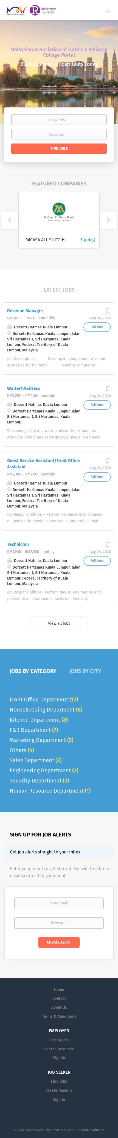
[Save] (108, 312)
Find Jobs (59, 148)
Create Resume (59, 1090)
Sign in (59, 1058)
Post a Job (59, 1040)
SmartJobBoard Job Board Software (78, 1130)
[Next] (108, 220)
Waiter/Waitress (23, 388)
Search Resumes (59, 1049)
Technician (18, 544)
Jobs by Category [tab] (33, 671)
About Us (59, 1007)
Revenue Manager (25, 310)
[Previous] (10, 220)
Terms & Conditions (59, 1016)
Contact (59, 998)
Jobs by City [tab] (85, 671)
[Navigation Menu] (108, 9)
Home (59, 989)
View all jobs (59, 623)
